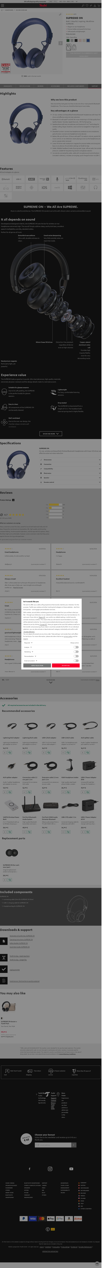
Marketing (27, 652)
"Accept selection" (29, 631)
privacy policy (68, 636)
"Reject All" (42, 617)
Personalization (29, 656)
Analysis (26, 647)
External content (29, 661)
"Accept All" (43, 624)
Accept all (66, 665)
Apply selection (37, 665)
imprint (25, 639)
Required (27, 643)
